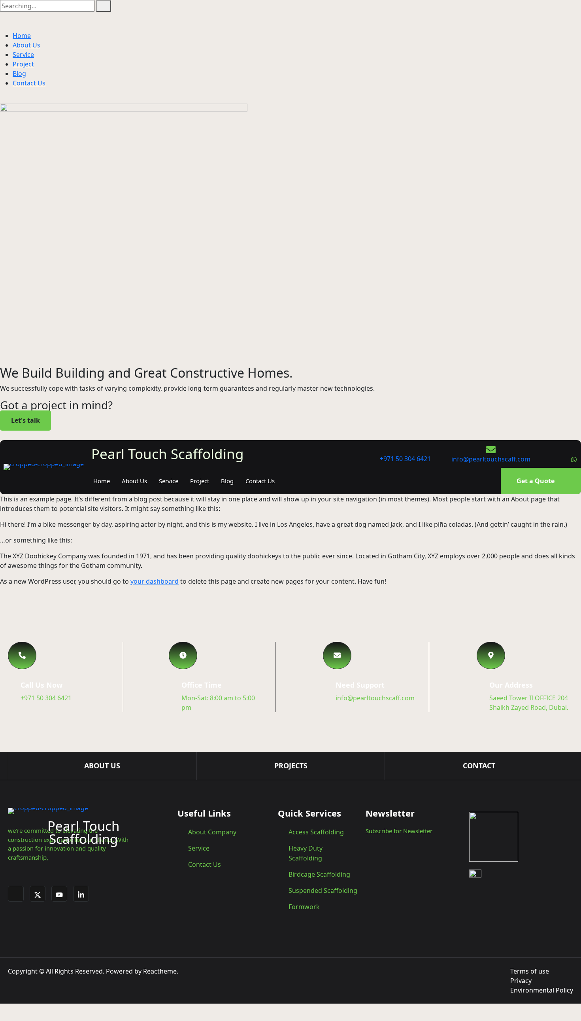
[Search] (103, 6)
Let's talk (25, 420)
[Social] (540, 459)
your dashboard (154, 581)
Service (23, 54)
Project (23, 64)
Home (22, 35)
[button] (22, 655)
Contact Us (29, 83)
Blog (19, 73)
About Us (26, 45)
